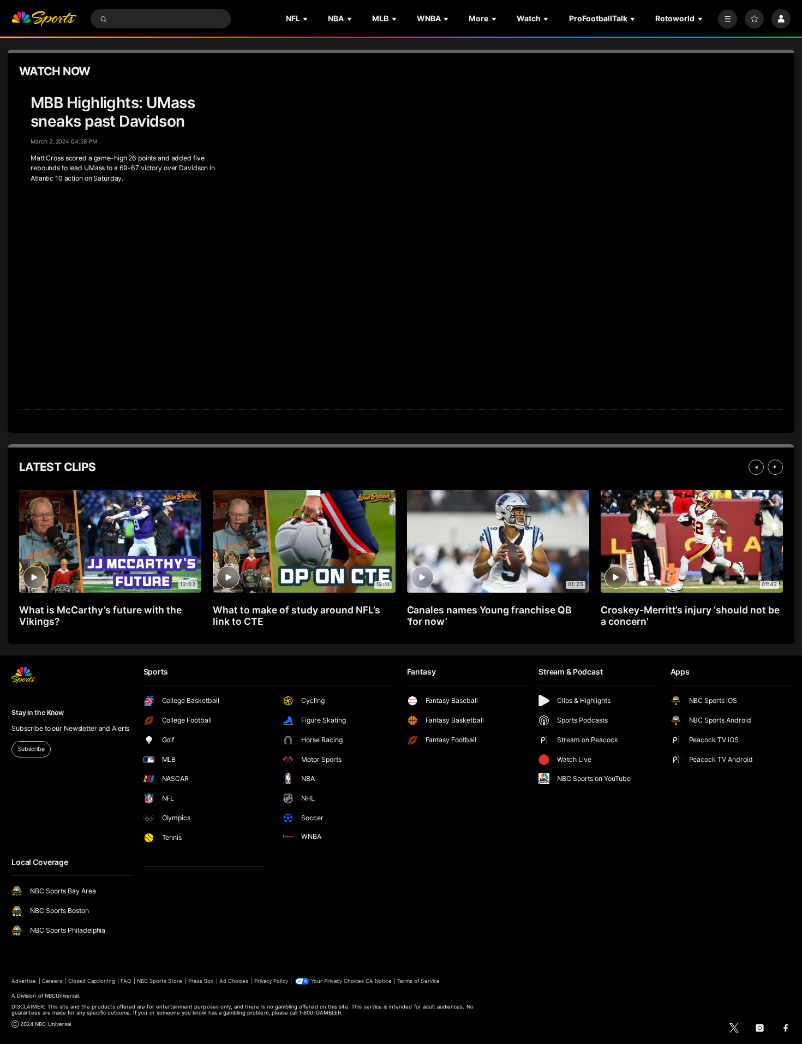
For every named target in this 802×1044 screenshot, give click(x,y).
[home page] (43, 19)
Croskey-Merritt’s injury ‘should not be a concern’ (690, 615)
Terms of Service (418, 981)
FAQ (126, 981)
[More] (727, 18)
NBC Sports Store (160, 981)
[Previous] (756, 467)
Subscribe (31, 749)
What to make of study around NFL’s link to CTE (296, 615)
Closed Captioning (91, 981)
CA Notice (378, 981)
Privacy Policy (271, 981)
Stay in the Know (37, 712)
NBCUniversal (62, 996)
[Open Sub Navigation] (306, 18)
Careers (52, 981)
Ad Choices (233, 981)
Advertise (23, 981)
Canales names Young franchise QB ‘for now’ (489, 615)
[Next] (775, 467)
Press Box (200, 981)
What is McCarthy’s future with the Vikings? (100, 615)
